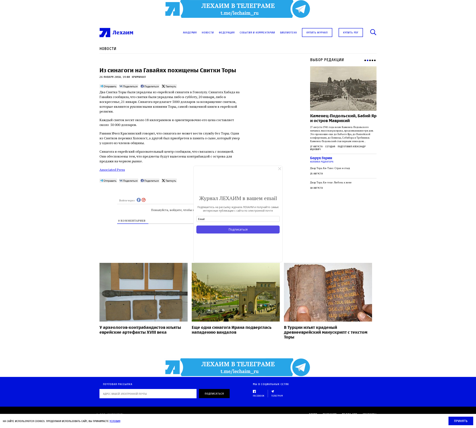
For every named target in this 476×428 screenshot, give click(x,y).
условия (115, 421)
